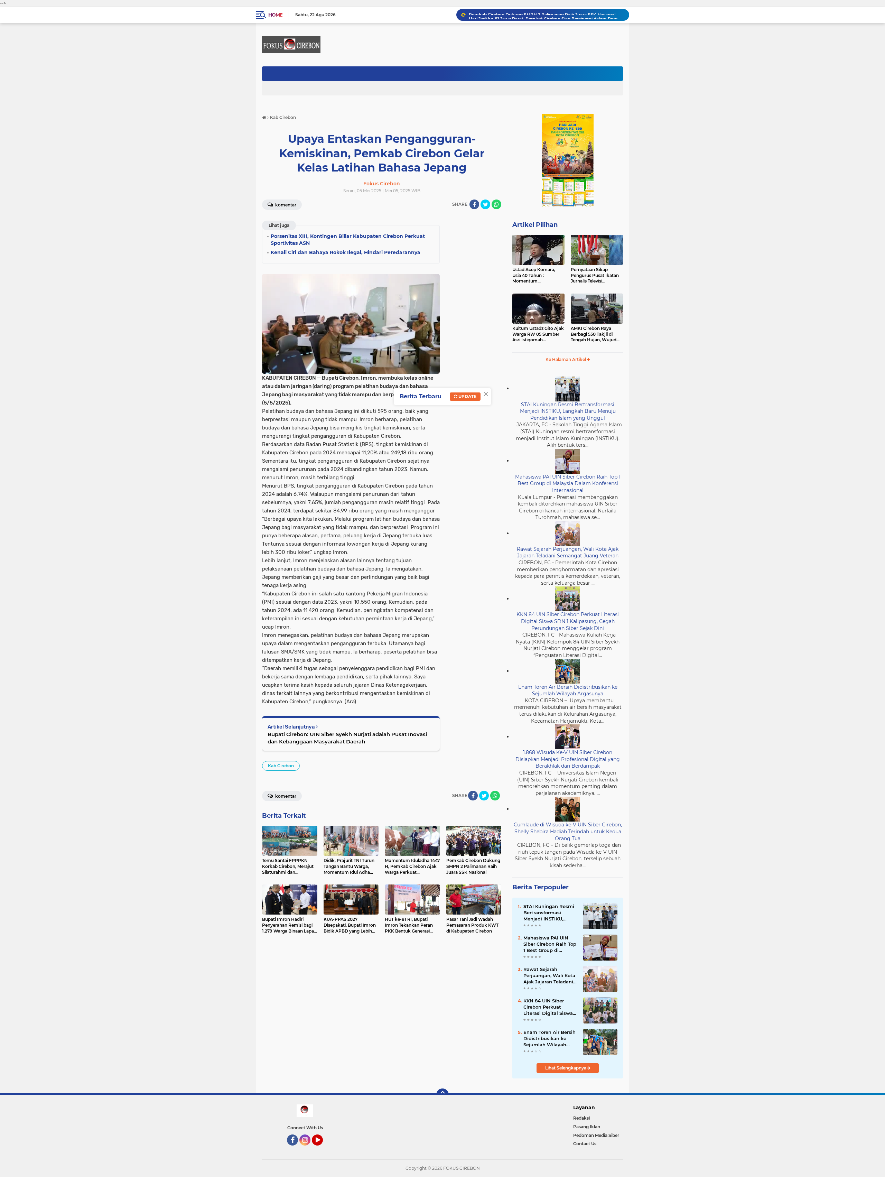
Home (275, 15)
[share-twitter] (485, 204)
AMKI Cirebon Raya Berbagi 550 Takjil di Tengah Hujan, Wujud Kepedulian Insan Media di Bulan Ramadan (595, 334)
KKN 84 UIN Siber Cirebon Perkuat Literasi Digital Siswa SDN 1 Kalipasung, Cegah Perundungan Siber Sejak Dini (567, 621)
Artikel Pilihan (535, 225)
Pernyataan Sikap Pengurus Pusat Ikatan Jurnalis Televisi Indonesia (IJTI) (595, 275)
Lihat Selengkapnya (566, 1068)
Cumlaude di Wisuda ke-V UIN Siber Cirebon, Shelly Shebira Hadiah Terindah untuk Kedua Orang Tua (568, 831)
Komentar (285, 204)
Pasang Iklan (586, 1126)
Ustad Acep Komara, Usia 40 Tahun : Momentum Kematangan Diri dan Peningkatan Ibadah (534, 275)
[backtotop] (442, 1094)
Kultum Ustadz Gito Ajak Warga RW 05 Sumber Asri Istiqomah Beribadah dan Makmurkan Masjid (538, 334)
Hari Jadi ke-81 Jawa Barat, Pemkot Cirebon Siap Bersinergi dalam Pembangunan (546, 14)
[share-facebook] (474, 204)
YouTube (322, 1149)
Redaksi (581, 1118)
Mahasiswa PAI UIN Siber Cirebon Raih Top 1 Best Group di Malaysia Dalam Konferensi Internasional (568, 483)
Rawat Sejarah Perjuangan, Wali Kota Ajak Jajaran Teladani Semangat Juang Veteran (567, 552)
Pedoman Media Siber (596, 1135)
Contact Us (584, 1143)
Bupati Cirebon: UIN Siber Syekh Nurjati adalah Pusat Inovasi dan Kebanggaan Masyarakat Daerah (347, 738)
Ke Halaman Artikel (566, 359)
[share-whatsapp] (496, 204)
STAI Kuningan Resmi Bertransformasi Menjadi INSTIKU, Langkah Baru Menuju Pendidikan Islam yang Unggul (568, 411)
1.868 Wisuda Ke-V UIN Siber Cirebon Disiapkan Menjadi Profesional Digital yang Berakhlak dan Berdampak (567, 759)
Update (466, 396)
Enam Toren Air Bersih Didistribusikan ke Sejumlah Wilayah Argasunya (567, 690)
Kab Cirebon (281, 765)
